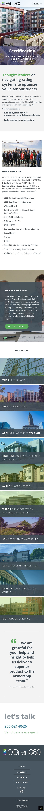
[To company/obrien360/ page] (22, 792)
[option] (22, 664)
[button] (22, 371)
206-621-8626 (15, 726)
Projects (22, 777)
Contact (22, 788)
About (22, 767)
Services (22, 772)
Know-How (22, 782)
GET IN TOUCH (16, 326)
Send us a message (19, 732)
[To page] (11, 3)
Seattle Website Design (22, 805)
